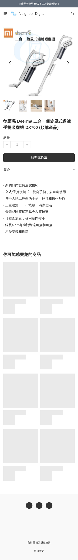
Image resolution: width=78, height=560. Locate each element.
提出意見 (39, 550)
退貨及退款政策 (42, 542)
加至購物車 (39, 157)
